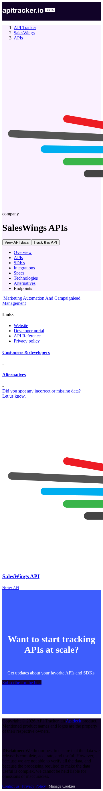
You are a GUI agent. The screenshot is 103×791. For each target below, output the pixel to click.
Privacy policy (27, 341)
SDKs (19, 262)
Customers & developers (26, 352)
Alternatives (24, 283)
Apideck (73, 720)
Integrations (24, 267)
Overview (23, 252)
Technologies (26, 278)
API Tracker (25, 27)
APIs (18, 37)
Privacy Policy (34, 786)
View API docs (17, 242)
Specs (19, 273)
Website (21, 325)
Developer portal (29, 330)
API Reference (27, 335)
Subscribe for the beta (21, 682)
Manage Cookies (62, 786)
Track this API (45, 242)
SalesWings (24, 32)
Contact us (10, 786)
